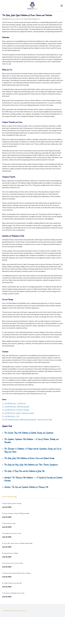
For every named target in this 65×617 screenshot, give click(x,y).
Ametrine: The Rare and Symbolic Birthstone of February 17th (26, 487)
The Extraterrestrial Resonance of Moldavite (10, 553)
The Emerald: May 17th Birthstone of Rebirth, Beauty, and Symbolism (28, 432)
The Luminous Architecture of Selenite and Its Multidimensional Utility (15, 513)
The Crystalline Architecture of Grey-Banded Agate (12, 583)
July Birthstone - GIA (11, 416)
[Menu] (62, 6)
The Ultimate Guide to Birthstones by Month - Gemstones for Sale (28, 420)
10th (38, 19)
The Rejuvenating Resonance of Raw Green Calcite (11, 533)
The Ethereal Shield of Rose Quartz (8, 523)
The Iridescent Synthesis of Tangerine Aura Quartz (11, 503)
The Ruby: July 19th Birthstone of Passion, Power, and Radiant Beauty (29, 458)
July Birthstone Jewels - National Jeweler (19, 413)
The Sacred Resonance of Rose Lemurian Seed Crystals (12, 563)
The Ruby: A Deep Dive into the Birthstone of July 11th (24, 471)
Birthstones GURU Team (15, 19)
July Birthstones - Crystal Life (15, 403)
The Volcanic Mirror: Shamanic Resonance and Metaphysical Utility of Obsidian (17, 543)
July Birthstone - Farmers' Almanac (16, 410)
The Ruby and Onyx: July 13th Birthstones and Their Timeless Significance (31, 464)
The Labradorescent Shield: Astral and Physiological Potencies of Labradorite (16, 573)
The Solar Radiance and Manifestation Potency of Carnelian (13, 593)
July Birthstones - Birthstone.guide (16, 407)
